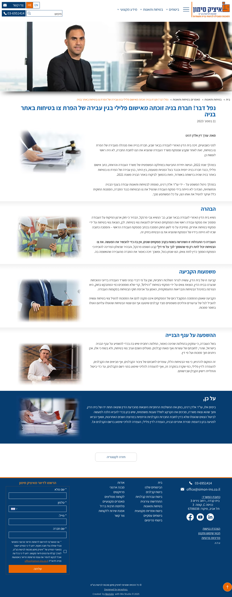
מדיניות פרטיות (211, 538)
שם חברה (60, 528)
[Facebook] (190, 517)
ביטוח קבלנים (154, 492)
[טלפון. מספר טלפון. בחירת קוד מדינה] (14, 508)
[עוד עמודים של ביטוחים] (167, 9)
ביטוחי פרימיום (153, 520)
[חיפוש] (29, 13)
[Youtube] (200, 517)
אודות (121, 482)
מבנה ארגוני (117, 487)
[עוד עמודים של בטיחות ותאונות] (141, 9)
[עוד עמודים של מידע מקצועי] (118, 9)
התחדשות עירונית (151, 501)
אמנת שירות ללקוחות (112, 511)
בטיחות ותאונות (153, 506)
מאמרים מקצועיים (114, 501)
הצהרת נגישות (211, 528)
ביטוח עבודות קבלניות (149, 497)
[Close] (227, 587)
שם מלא (61, 489)
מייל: (63, 515)
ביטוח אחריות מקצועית (148, 511)
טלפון (62, 502)
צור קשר (119, 515)
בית (160, 482)
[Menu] (186, 9)
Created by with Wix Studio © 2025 (116, 594)
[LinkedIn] (210, 517)
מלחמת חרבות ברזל (112, 506)
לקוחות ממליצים (115, 497)
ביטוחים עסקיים (153, 515)
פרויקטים (119, 492)
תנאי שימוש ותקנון (209, 533)
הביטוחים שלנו (153, 487)
